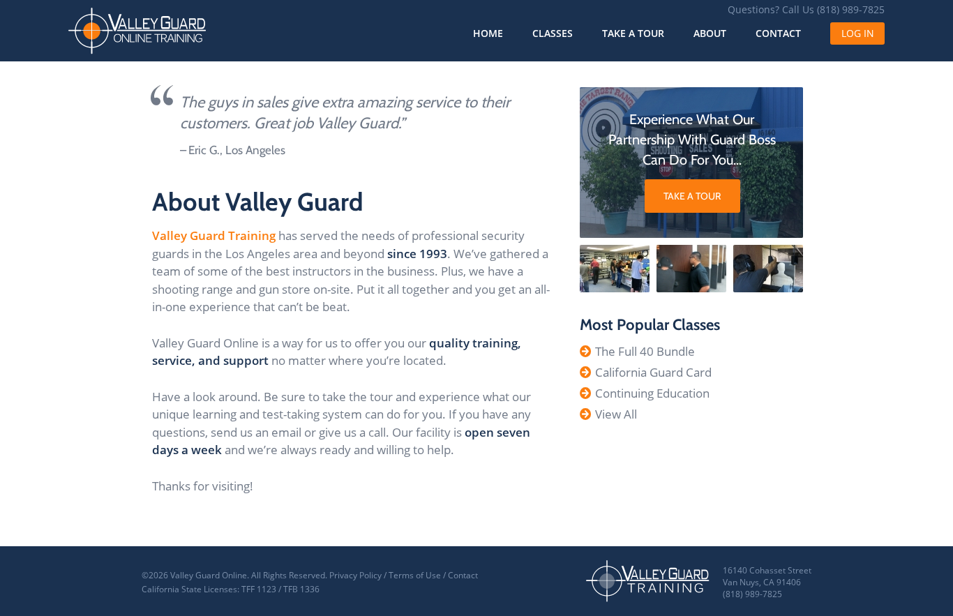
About (709, 33)
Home (488, 33)
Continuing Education (652, 393)
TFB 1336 (301, 589)
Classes (552, 33)
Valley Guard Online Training (137, 31)
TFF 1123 (258, 589)
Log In (857, 33)
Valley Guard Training (214, 235)
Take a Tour (633, 33)
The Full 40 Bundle (645, 351)
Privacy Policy (355, 575)
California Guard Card (653, 372)
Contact (778, 33)
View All (616, 414)
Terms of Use (415, 575)
